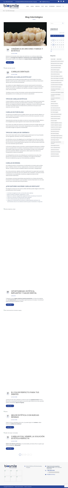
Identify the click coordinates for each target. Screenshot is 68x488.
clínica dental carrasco (55, 74)
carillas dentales (27, 188)
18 (53, 44)
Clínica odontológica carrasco (56, 76)
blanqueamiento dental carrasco (57, 61)
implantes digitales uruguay (56, 124)
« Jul (51, 51)
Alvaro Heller (14, 53)
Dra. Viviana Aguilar (54, 112)
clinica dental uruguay (55, 69)
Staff (42, 6)
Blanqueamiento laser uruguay (57, 63)
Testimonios (52, 6)
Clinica (32, 6)
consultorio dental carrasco (56, 82)
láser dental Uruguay (55, 133)
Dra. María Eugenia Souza (55, 110)
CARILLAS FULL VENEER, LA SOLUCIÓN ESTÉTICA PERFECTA (27, 437)
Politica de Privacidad (19, 486)
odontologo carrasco (55, 139)
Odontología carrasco (55, 145)
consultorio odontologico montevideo (55, 89)
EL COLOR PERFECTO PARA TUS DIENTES (25, 393)
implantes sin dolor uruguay (56, 127)
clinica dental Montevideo (56, 67)
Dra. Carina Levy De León (55, 107)
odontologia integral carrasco (56, 135)
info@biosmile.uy (45, 1)
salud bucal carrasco (55, 149)
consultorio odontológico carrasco (55, 95)
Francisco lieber (54, 120)
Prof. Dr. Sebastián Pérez (55, 147)
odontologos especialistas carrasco (56, 142)
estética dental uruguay (55, 118)
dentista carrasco (54, 103)
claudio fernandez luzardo (56, 65)
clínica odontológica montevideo (57, 78)
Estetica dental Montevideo (56, 114)
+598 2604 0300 (9, 1)
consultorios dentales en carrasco (55, 98)
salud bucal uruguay (55, 153)
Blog (46, 6)
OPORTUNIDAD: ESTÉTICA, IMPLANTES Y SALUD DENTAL (24, 292)
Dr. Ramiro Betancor (54, 105)
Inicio (27, 6)
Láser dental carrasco (55, 131)
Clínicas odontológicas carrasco (57, 80)
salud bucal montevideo (55, 151)
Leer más (10, 62)
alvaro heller (59, 59)
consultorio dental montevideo (57, 84)
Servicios (37, 6)
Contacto (58, 6)
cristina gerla (53, 101)
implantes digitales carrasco (56, 122)
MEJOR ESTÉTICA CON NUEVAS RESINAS (25, 416)
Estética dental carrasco (55, 116)
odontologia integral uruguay (56, 137)
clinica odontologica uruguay (56, 71)
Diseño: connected (27, 486)
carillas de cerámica (15, 424)
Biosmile (14, 295)
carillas (9, 85)
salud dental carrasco (55, 156)
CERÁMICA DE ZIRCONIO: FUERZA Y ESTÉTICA (27, 49)
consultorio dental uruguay (56, 86)
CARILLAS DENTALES (20, 71)
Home (4, 10)
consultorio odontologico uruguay (57, 92)
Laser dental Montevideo (55, 129)
